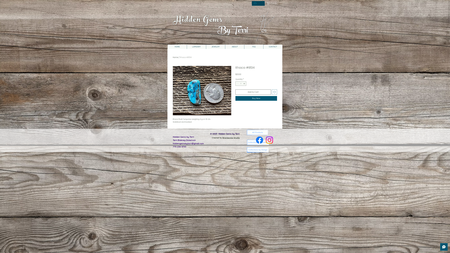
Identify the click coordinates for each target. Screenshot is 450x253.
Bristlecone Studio (231, 138)
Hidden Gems (198, 20)
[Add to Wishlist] (274, 92)
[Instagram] (269, 140)
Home (175, 57)
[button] (215, 47)
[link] (272, 3)
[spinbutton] (241, 84)
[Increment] (244, 84)
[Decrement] (237, 84)
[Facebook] (259, 140)
